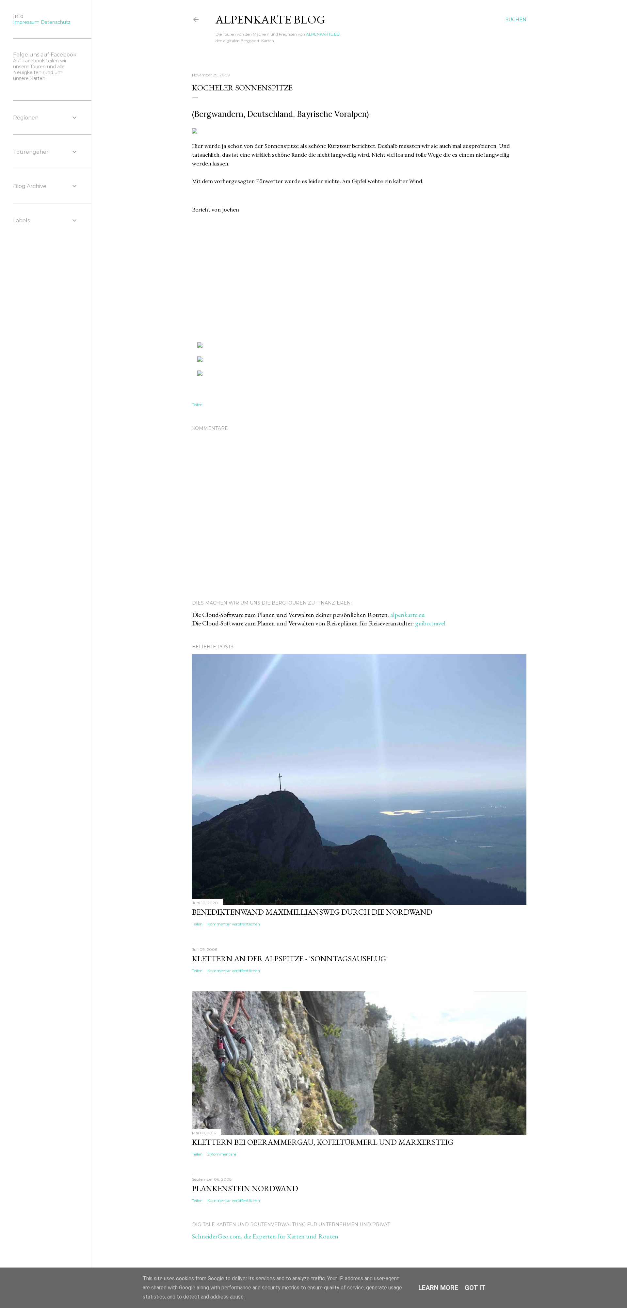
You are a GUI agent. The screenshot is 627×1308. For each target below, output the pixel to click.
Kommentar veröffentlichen (233, 924)
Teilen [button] (197, 404)
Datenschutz (56, 22)
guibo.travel (430, 623)
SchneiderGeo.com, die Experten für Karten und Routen (265, 1236)
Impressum (26, 22)
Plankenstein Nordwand (245, 1188)
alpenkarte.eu (407, 614)
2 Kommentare (221, 1154)
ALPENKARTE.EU (323, 34)
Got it (475, 1288)
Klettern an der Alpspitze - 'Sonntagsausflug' (290, 958)
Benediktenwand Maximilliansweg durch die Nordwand (312, 912)
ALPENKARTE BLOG (270, 19)
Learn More (438, 1288)
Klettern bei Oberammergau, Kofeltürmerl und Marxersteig (322, 1142)
